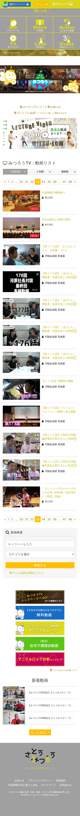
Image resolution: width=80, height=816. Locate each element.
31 (26, 182)
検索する (40, 565)
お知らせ (55, 106)
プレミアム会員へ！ (42, 112)
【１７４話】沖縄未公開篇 (57, 380)
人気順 (40, 171)
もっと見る (39, 732)
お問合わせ (66, 785)
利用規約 (60, 780)
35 (49, 182)
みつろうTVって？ (33, 106)
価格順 (64, 171)
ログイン (39, 4)
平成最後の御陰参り (53, 192)
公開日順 (15, 171)
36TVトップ (60, 4)
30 (21, 182)
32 (32, 182)
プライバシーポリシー (40, 780)
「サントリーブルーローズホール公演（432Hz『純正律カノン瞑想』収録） (59, 492)
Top (4, 53)
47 (64, 182)
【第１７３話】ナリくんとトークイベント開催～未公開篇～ (59, 411)
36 (55, 182)
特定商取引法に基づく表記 (23, 785)
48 (70, 182)
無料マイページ (17, 4)
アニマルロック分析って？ (65, 670)
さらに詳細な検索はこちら (28, 572)
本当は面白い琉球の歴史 (56, 219)
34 (43, 182)
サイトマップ (48, 785)
